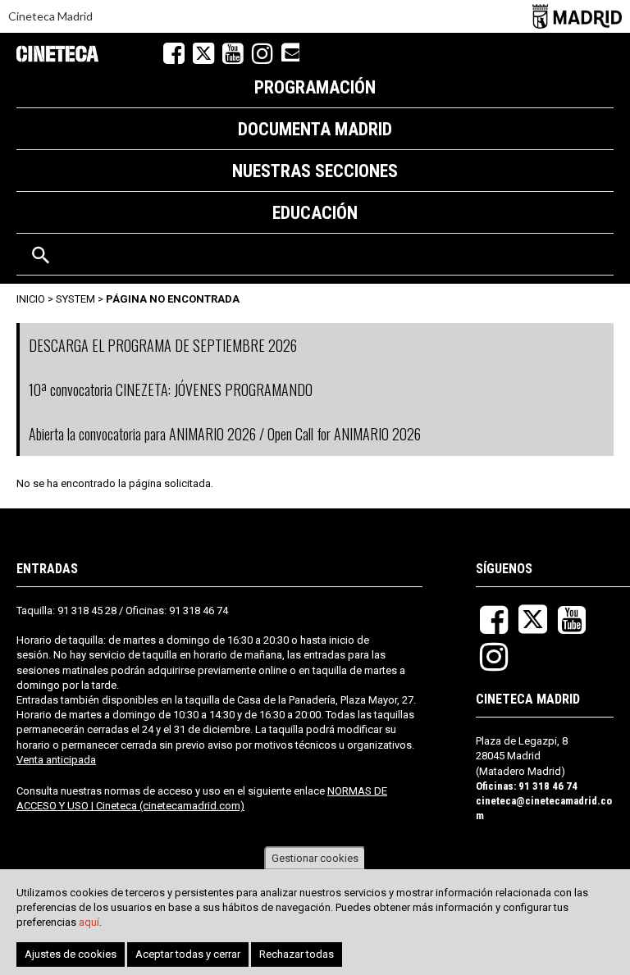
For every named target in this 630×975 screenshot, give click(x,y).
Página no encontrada (173, 299)
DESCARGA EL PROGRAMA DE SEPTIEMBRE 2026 (163, 345)
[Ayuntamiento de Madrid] (577, 16)
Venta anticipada (56, 760)
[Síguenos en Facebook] (174, 53)
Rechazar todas (296, 954)
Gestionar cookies (315, 858)
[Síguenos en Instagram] (262, 53)
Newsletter (290, 51)
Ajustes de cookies (70, 954)
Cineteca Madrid (50, 16)
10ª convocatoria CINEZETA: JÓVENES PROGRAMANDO (171, 389)
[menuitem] (315, 86)
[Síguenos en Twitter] (203, 53)
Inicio (30, 299)
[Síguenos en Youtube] (233, 53)
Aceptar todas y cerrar (187, 954)
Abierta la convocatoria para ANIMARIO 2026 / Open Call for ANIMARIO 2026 (225, 433)
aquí (89, 922)
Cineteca (57, 53)
